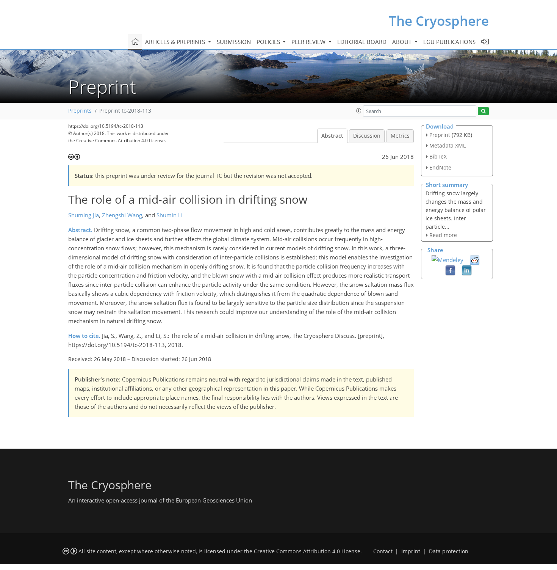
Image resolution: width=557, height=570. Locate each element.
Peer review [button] (309, 42)
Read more (443, 235)
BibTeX (438, 156)
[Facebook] (450, 270)
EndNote (440, 167)
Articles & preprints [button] (176, 42)
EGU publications (449, 42)
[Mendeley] (447, 259)
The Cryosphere (439, 21)
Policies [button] (269, 42)
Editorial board (361, 42)
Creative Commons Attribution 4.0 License (307, 551)
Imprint (410, 551)
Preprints (80, 110)
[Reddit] (474, 260)
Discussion (366, 135)
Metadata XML (447, 145)
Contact (383, 551)
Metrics (400, 135)
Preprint (439, 134)
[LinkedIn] (467, 270)
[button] (358, 110)
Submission (234, 42)
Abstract (332, 135)
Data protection (448, 551)
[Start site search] (483, 111)
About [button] (402, 42)
